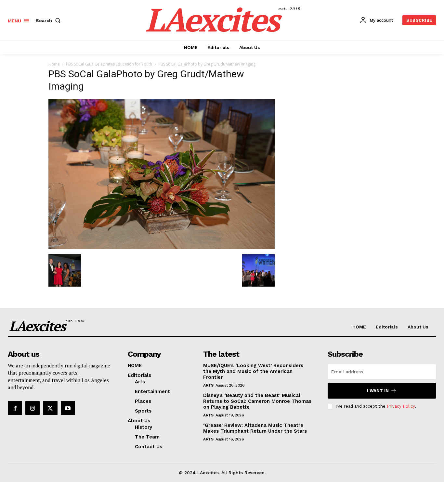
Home (54, 64)
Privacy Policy (401, 406)
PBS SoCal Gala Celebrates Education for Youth (109, 64)
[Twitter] (50, 408)
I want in (378, 390)
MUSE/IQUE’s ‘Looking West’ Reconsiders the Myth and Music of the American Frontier (253, 371)
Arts (208, 385)
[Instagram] (32, 408)
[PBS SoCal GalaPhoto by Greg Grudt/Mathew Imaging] (161, 247)
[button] (49, 20)
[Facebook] (15, 408)
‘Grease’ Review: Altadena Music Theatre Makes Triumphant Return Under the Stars (255, 428)
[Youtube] (68, 408)
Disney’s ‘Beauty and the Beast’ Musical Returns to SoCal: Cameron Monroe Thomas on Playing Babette (257, 401)
